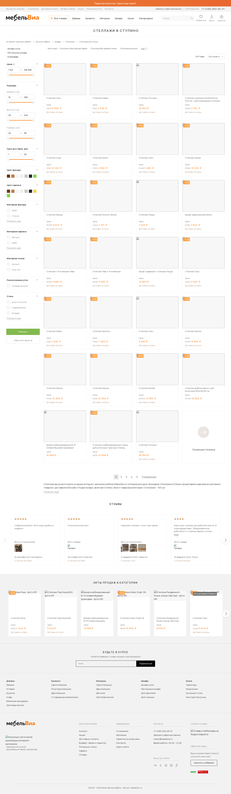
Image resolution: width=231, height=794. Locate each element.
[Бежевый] (21, 176)
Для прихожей (148, 693)
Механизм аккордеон (17, 701)
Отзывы (83, 754)
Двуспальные (58, 693)
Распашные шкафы (17, 52)
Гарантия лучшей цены (128, 739)
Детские (100, 693)
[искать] (191, 18)
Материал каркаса (16, 231)
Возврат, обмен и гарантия (92, 742)
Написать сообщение (204, 762)
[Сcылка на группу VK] (155, 765)
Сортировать (214, 56)
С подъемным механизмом (64, 697)
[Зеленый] (35, 176)
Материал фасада (16, 204)
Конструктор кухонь (196, 697)
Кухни (131, 18)
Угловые (10, 689)
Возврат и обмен (68, 9)
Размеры (11, 85)
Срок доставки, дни (17, 148)
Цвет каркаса (14, 185)
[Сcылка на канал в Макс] (166, 765)
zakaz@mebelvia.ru (163, 739)
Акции (81, 9)
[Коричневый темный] (8, 176)
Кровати (90, 18)
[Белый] (17, 176)
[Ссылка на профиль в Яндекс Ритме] (176, 765)
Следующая (149, 477)
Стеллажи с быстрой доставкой (73, 48)
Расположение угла (17, 280)
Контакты (109, 9)
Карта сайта (122, 746)
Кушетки (10, 693)
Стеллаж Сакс (128, 560)
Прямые (10, 684)
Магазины (121, 735)
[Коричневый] (13, 176)
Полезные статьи (94, 9)
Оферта (83, 750)
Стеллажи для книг (129, 48)
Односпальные (59, 684)
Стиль (10, 296)
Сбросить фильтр (23, 340)
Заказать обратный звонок (169, 9)
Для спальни (147, 697)
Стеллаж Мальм (182, 560)
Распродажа (146, 18)
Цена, (12, 64)
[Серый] (26, 176)
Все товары (60, 18)
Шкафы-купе (14, 48)
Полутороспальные (61, 689)
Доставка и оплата (49, 9)
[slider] (8, 75)
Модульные (192, 689)
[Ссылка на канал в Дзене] (171, 765)
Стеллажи (13, 56)
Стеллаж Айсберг (23, 560)
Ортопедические (15, 705)
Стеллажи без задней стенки (104, 48)
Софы (9, 697)
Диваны (76, 18)
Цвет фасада (14, 170)
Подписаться (145, 663)
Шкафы (118, 18)
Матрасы (105, 18)
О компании (33, 9)
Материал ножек (16, 258)
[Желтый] (35, 191)
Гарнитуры (191, 684)
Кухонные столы (194, 693)
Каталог (83, 731)
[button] (64, 93)
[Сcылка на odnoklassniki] (160, 765)
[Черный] (30, 176)
